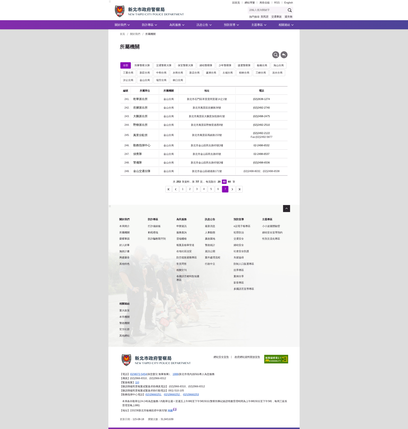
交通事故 (276, 16)
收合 (286, 208)
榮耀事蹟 (124, 238)
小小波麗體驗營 (271, 226)
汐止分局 (128, 80)
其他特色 (124, 263)
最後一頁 (239, 189)
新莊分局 (145, 72)
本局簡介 (124, 226)
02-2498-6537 (262, 154)
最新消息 (210, 226)
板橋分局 (262, 65)
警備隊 (137, 162)
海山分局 (278, 65)
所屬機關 (124, 232)
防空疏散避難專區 (186, 257)
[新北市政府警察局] (156, 11)
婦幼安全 (239, 245)
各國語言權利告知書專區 (187, 278)
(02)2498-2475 (261, 116)
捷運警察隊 (244, 65)
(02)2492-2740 (261, 107)
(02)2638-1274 (261, 99)
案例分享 (239, 276)
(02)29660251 (153, 394)
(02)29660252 (172, 394)
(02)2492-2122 (261, 133)
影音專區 (239, 282)
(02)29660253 (191, 394)
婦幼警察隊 (206, 65)
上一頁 (176, 189)
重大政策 (124, 310)
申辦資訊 (181, 226)
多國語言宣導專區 (244, 288)
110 (137, 382)
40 (224, 181)
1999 (175, 374)
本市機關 (124, 317)
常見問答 (181, 263)
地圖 (170, 410)
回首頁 (236, 2)
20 (219, 181)
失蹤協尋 (239, 257)
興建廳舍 (124, 257)
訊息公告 (202, 24)
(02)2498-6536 (261, 162)
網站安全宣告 (221, 357)
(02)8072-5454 (138, 374)
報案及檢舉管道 (185, 245)
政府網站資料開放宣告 (247, 357)
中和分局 (161, 72)
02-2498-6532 (262, 145)
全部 (125, 65)
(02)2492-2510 (261, 125)
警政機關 (124, 323)
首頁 (122, 34)
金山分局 (145, 80)
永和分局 (178, 72)
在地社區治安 (184, 251)
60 (229, 181)
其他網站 (124, 335)
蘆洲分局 (211, 72)
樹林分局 (244, 72)
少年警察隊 (225, 65)
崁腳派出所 (140, 107)
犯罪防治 (239, 232)
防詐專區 (147, 24)
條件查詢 (275, 53)
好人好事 (124, 245)
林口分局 (178, 80)
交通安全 (239, 238)
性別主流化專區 (271, 238)
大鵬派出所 (140, 116)
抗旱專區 (239, 270)
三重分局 (128, 72)
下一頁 (232, 189)
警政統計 (210, 245)
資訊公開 (210, 251)
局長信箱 (264, 2)
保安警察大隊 (185, 65)
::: (110, 1)
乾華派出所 (140, 99)
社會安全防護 (241, 251)
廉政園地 (210, 238)
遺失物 (288, 16)
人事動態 (210, 232)
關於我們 (120, 24)
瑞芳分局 (161, 80)
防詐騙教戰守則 (157, 238)
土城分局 (227, 72)
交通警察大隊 (163, 65)
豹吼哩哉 (153, 232)
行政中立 (210, 263)
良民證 (264, 16)
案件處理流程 (212, 257)
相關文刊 (181, 270)
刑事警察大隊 (142, 65)
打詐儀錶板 (154, 226)
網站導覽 (250, 2)
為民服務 (175, 24)
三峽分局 (261, 72)
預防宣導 (229, 24)
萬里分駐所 (140, 135)
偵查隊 (137, 154)
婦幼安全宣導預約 (272, 232)
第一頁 (169, 189)
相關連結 (284, 24)
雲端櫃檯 (181, 238)
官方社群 (124, 329)
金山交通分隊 (141, 171)
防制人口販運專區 (244, 263)
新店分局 (194, 72)
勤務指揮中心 (141, 145)
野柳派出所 (140, 124)
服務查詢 (181, 232)
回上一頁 (284, 53)
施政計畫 (124, 251)
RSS (277, 2)
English (288, 2)
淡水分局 (277, 72)
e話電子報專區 (242, 226)
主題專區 (257, 24)
